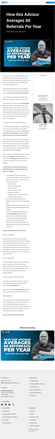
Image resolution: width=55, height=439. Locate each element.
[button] (15, 2)
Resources (34, 2)
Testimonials (28, 2)
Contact (43, 2)
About (39, 2)
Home (11, 2)
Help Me (14, 2)
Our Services (21, 2)
